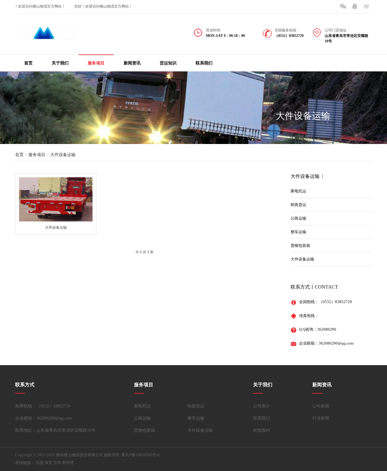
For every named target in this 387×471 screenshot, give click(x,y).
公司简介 (261, 406)
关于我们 (60, 63)
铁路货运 (298, 204)
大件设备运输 (303, 116)
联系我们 (204, 63)
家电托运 (298, 191)
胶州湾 (68, 462)
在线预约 (261, 430)
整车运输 (298, 232)
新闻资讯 (132, 63)
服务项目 (96, 63)
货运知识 (168, 63)
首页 (28, 63)
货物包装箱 (300, 245)
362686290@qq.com (336, 343)
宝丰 (57, 462)
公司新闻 (320, 406)
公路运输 (298, 218)
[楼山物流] (45, 36)
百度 (40, 462)
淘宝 (48, 462)
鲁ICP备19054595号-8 (141, 455)
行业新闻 (320, 418)
